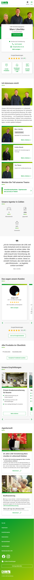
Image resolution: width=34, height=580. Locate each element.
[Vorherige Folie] (2, 323)
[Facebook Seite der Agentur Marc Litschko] (4, 556)
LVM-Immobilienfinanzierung (10, 505)
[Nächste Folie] (31, 323)
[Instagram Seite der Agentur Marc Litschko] (8, 556)
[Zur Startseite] (4, 3)
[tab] (6, 352)
